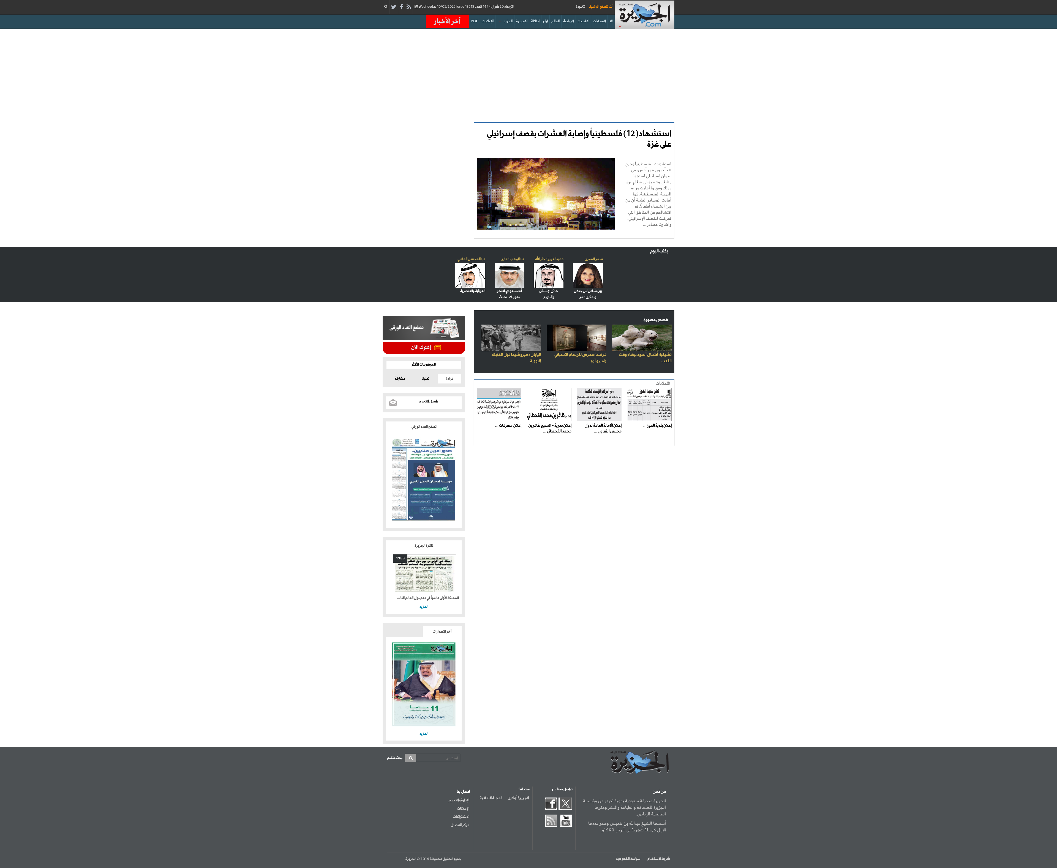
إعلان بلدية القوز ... (657, 426)
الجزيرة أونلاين (518, 798)
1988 (400, 558)
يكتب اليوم (659, 251)
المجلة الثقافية (491, 798)
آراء (545, 21)
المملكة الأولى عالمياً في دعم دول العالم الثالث (428, 598)
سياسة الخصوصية (628, 859)
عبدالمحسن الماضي (471, 259)
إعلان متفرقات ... (508, 426)
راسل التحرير (428, 401)
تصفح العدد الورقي (424, 427)
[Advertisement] (528, 75)
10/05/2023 (466, 7)
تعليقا (425, 378)
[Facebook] (401, 7)
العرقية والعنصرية (472, 291)
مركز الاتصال (460, 825)
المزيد (508, 21)
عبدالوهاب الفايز (513, 259)
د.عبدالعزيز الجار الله (549, 259)
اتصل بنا (463, 792)
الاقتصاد (583, 21)
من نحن (659, 792)
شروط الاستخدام (658, 859)
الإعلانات (488, 21)
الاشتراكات (461, 817)
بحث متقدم (394, 758)
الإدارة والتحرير (458, 800)
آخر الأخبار (447, 21)
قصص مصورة (656, 320)
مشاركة (400, 378)
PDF (474, 21)
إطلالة (535, 21)
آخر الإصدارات (442, 631)
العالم (555, 21)
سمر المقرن (594, 259)
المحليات (599, 21)
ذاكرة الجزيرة (424, 546)
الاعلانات (663, 383)
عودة (579, 7)
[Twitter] (393, 7)
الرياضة (568, 21)
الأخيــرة (521, 21)
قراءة (449, 378)
